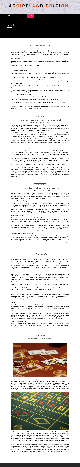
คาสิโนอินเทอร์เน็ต (40, 254)
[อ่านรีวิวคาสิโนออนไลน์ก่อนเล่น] (40, 360)
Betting (37, 15)
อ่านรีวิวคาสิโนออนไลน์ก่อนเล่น (40, 339)
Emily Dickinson (46, 48)
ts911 (57, 274)
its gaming (39, 140)
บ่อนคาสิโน (30, 15)
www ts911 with (50, 207)
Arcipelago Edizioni (40, 6)
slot (59, 80)
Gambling (49, 15)
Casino (43, 15)
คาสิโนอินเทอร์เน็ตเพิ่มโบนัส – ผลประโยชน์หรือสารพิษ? (40, 120)
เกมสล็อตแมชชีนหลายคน (40, 46)
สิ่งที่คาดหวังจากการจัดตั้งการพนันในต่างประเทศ (40, 188)
